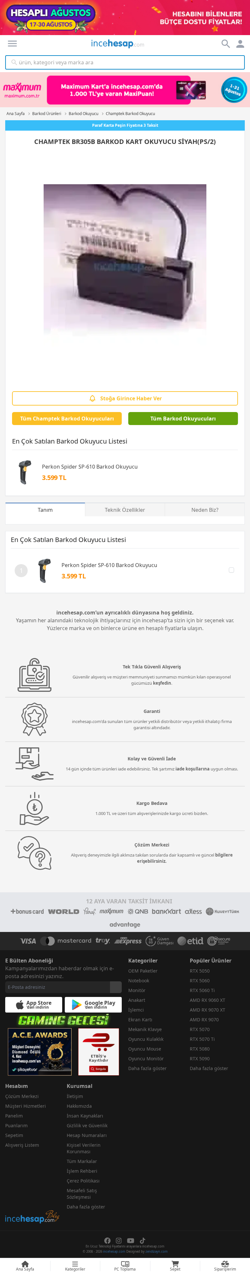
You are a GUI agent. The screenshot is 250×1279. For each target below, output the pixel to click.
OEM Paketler (143, 971)
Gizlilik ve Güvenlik (87, 1125)
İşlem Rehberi (82, 1171)
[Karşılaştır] (231, 570)
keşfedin (162, 683)
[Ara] (14, 62)
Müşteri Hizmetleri (25, 1106)
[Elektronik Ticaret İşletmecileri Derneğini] (190, 941)
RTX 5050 (200, 971)
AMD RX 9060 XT (207, 1000)
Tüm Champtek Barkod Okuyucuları (67, 418)
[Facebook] (107, 1240)
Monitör (137, 990)
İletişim (75, 1096)
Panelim (14, 1116)
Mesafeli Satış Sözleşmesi (82, 1193)
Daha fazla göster (147, 1068)
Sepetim (14, 1135)
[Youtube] (130, 1240)
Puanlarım (16, 1125)
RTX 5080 (200, 1049)
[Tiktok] (142, 1240)
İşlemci (136, 1010)
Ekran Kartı (140, 1019)
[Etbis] (98, 1052)
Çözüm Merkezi (22, 1096)
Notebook (138, 980)
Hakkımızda (79, 1106)
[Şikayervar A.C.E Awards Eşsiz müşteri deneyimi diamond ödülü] (40, 1052)
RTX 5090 (200, 1058)
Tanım (45, 509)
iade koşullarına (192, 769)
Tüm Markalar (82, 1161)
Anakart (136, 1000)
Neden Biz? (204, 509)
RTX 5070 (200, 1029)
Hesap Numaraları (87, 1135)
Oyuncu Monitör (146, 1058)
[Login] (12, 43)
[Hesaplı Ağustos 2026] (125, 17)
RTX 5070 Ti (202, 1039)
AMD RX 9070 (204, 1019)
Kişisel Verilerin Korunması (84, 1148)
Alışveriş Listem (22, 1145)
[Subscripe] (116, 987)
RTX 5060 (200, 980)
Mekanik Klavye (145, 1029)
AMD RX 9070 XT (207, 1010)
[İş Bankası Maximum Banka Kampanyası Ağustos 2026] (125, 89)
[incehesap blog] (32, 1188)
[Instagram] (119, 1240)
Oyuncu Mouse (144, 1049)
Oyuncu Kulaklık (145, 1039)
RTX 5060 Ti (202, 990)
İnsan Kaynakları (85, 1116)
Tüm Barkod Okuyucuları (183, 418)
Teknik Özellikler (125, 509)
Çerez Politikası (83, 1181)
